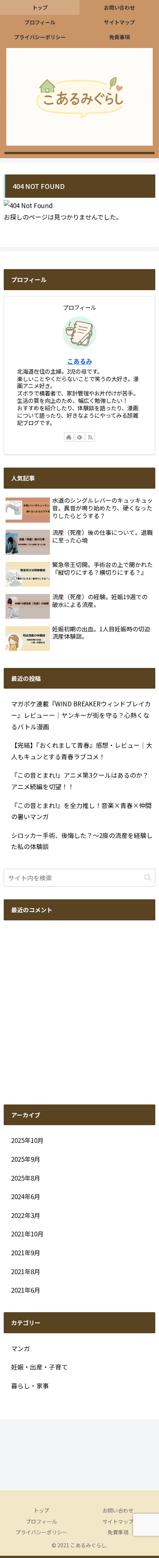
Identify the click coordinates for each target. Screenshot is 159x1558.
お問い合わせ (117, 1510)
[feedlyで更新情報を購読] (79, 437)
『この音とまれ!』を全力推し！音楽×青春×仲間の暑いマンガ (81, 811)
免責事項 (118, 1532)
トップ (41, 1510)
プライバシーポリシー (41, 1532)
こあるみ (79, 361)
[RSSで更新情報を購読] (90, 437)
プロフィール (41, 1521)
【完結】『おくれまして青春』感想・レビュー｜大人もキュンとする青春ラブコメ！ (81, 750)
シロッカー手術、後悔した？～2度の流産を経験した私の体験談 (82, 841)
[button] (147, 877)
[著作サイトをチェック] (69, 437)
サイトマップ (117, 1521)
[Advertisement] (79, 1012)
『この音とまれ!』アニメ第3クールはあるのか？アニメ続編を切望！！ (80, 780)
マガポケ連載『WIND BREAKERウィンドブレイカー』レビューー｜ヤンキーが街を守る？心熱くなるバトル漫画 (81, 715)
